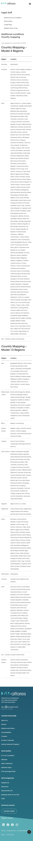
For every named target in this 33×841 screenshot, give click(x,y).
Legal (2, 834)
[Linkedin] (3, 825)
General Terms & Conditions (12, 18)
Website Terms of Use (11, 28)
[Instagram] (17, 825)
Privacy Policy (8, 21)
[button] (30, 4)
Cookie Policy (8, 25)
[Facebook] (8, 825)
